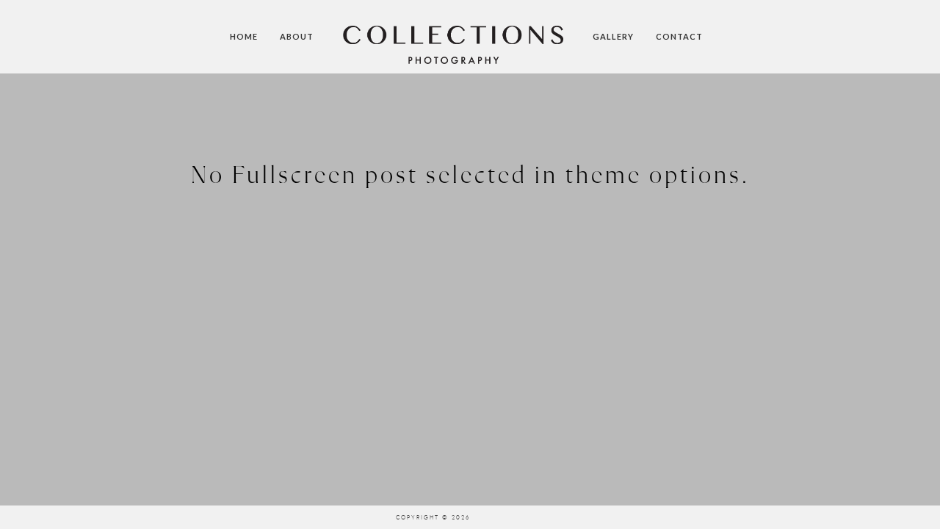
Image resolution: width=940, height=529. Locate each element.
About (297, 36)
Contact (679, 36)
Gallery (613, 36)
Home (244, 36)
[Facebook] (565, 517)
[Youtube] (514, 517)
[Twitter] (539, 517)
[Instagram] (488, 517)
